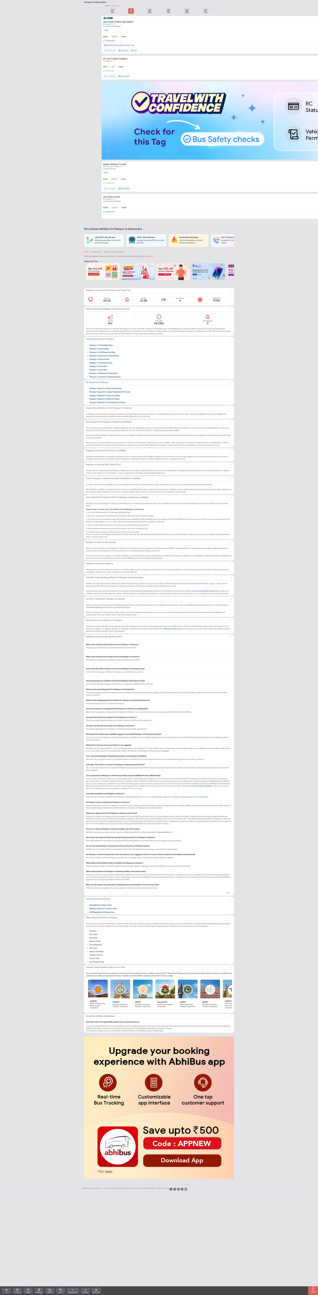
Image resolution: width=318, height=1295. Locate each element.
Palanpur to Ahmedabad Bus (101, 345)
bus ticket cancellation (204, 786)
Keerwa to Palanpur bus (173, 629)
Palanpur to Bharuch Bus (99, 359)
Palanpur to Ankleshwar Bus (100, 363)
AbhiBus (85, 1188)
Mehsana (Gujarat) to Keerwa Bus (103, 908)
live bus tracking (95, 607)
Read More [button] (149, 256)
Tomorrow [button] (115, 6)
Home (86, 252)
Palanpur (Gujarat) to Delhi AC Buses (104, 399)
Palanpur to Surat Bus (98, 370)
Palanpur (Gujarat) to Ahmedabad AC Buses (107, 402)
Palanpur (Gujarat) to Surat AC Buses (104, 395)
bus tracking (164, 832)
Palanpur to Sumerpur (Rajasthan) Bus (104, 377)
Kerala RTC (162, 1002)
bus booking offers (205, 591)
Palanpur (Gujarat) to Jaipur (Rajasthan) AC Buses (109, 392)
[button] (112, 11)
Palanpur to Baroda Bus (99, 349)
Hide (228, 893)
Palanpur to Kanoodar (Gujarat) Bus (104, 356)
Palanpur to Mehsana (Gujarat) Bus (103, 373)
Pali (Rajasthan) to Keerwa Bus (101, 912)
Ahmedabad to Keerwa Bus (100, 905)
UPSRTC (228, 1001)
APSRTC (93, 1001)
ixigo (90, 1188)
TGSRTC (116, 1002)
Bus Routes (96, 252)
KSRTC (138, 1002)
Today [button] (107, 6)
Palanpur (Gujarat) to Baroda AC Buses (105, 388)
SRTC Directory (162, 976)
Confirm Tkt (97, 1188)
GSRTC (183, 1002)
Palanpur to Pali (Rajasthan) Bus (102, 352)
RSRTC (205, 1002)
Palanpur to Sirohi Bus (98, 366)
